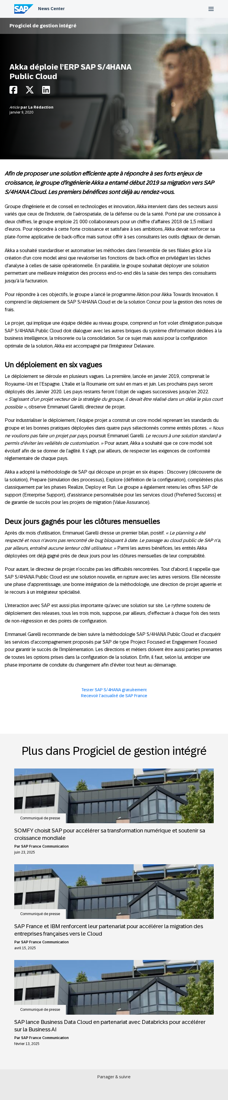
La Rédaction (40, 107)
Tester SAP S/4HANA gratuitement (114, 689)
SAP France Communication (45, 846)
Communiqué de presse (40, 818)
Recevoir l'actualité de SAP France (114, 695)
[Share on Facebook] (13, 91)
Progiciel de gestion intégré (43, 25)
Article (15, 107)
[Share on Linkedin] (46, 91)
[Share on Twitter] (29, 91)
